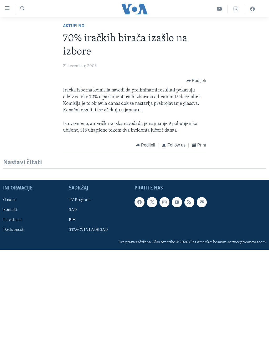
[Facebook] (252, 9)
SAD (73, 210)
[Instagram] (236, 9)
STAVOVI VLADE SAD (88, 230)
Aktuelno (74, 26)
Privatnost (12, 220)
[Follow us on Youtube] (177, 202)
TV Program (80, 200)
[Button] (196, 80)
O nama (10, 200)
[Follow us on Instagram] (164, 202)
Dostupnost (13, 230)
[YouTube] (219, 9)
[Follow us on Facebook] (139, 202)
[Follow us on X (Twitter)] (152, 202)
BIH (72, 220)
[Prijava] (202, 202)
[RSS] (189, 202)
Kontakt (10, 210)
